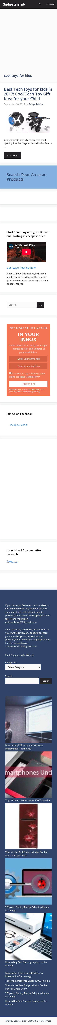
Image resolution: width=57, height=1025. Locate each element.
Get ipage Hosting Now (21, 267)
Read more (12, 155)
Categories (10, 662)
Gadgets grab (14, 4)
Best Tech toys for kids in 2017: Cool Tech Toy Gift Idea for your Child (28, 93)
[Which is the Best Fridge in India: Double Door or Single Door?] (28, 826)
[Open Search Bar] (39, 4)
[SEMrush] (28, 562)
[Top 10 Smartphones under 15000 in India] (28, 775)
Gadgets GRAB (18, 424)
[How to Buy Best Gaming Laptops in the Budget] (28, 937)
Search (8, 675)
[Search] (40, 305)
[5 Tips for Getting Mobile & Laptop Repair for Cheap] (28, 881)
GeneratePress (44, 1020)
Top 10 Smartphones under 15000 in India (27, 800)
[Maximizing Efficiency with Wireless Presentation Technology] (28, 720)
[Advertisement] (28, 38)
